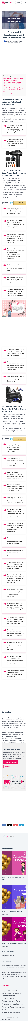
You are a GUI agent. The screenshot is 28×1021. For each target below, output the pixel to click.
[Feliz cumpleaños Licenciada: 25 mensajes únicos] (14, 863)
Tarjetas (18, 2)
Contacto (17, 842)
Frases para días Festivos (12, 1001)
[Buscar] (23, 2)
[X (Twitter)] (9, 825)
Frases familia (8, 995)
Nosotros (10, 842)
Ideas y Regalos (10, 1007)
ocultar (12, 76)
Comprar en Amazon (20, 203)
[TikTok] (12, 836)
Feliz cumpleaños (6, 993)
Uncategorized (16, 1012)
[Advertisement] (14, 333)
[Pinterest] (15, 825)
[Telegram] (21, 825)
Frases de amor (16, 993)
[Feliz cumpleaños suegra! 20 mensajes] (14, 897)
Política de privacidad (8, 955)
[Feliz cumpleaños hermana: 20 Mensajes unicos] (14, 929)
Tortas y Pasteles (7, 1012)
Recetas (14, 1010)
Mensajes (22, 1007)
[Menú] (25, 2)
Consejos (4, 990)
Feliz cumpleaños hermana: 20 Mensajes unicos (14, 943)
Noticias (4, 1010)
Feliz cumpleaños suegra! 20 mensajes (12, 911)
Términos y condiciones (8, 957)
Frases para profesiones (14, 42)
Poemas (9, 1010)
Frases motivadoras (9, 998)
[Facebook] (4, 825)
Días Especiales (13, 991)
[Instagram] (7, 836)
